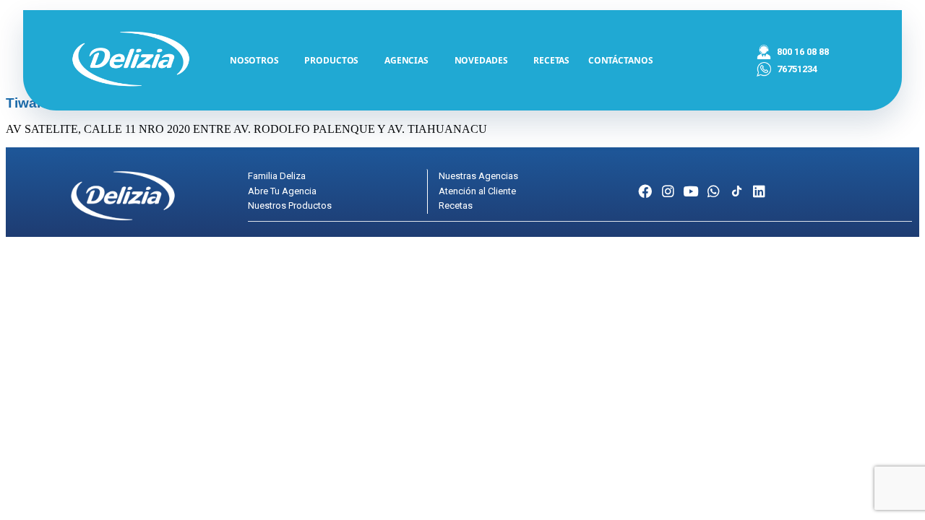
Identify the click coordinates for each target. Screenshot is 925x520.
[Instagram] (668, 191)
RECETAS (551, 60)
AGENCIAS (406, 60)
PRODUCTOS (331, 60)
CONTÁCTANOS (620, 60)
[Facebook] (645, 191)
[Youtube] (691, 191)
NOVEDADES (481, 60)
